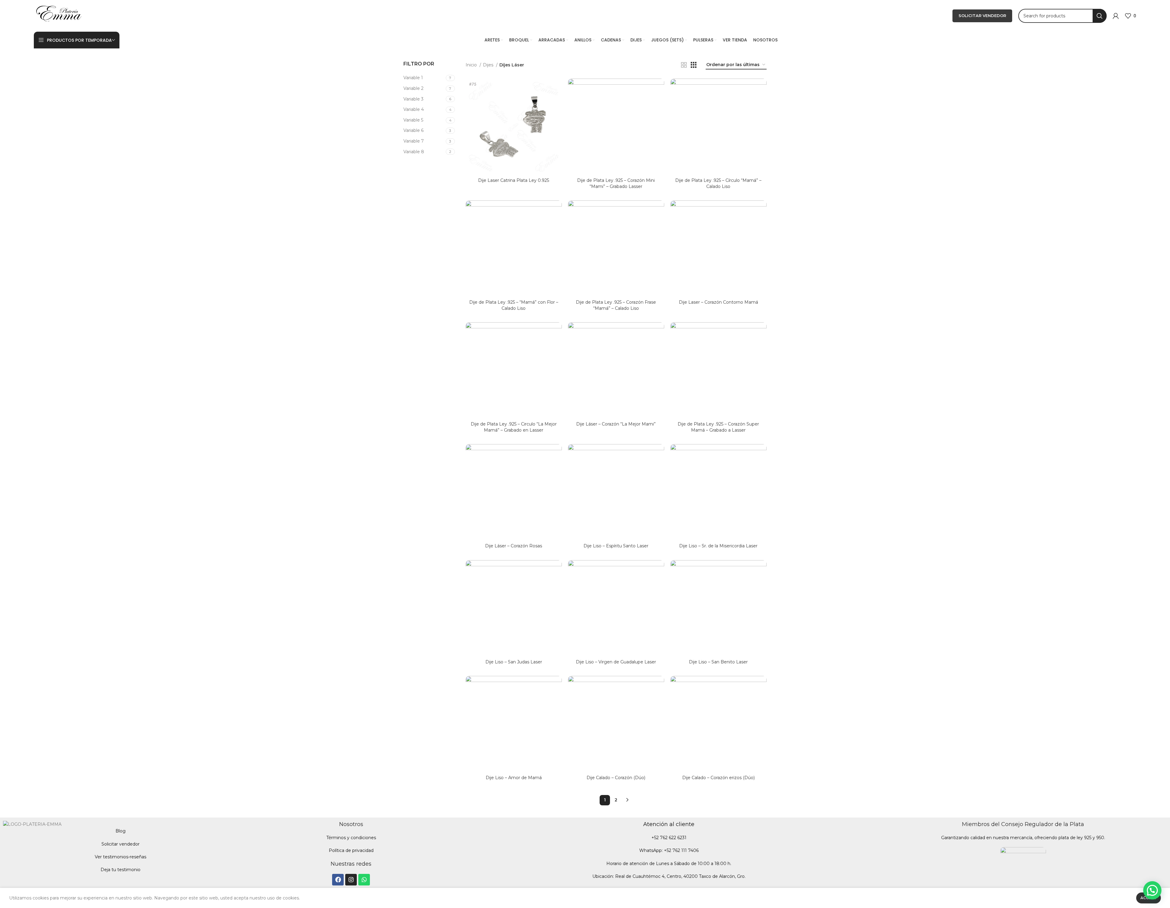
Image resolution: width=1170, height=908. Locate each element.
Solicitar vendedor (120, 844)
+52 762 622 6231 (668, 837)
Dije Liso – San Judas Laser (513, 662)
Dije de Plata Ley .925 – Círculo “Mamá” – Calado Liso (718, 183)
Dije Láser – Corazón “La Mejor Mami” (616, 424)
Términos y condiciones (351, 837)
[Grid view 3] (694, 65)
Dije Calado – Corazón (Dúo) (616, 777)
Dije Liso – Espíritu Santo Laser (615, 546)
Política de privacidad (351, 850)
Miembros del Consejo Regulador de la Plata (1023, 824)
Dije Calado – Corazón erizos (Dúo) (718, 777)
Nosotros (351, 824)
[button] (1152, 890)
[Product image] (514, 127)
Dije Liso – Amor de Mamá (514, 777)
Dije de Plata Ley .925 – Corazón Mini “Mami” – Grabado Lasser (616, 183)
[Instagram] (351, 879)
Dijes (489, 65)
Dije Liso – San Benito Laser (718, 662)
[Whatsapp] (364, 879)
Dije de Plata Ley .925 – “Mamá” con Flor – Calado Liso (513, 305)
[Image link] (1023, 869)
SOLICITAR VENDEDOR (982, 15)
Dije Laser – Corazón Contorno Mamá (718, 302)
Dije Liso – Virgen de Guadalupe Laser (616, 662)
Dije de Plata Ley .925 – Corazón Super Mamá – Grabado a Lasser (718, 427)
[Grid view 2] (684, 65)
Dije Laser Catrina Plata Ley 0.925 (513, 180)
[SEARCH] (1100, 16)
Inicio (472, 65)
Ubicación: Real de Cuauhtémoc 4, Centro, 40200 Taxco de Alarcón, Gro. (669, 876)
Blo (118, 831)
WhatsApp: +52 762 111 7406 (669, 850)
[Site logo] (59, 15)
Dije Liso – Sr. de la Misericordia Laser (718, 546)
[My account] (1116, 16)
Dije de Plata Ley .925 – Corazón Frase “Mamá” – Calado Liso (616, 305)
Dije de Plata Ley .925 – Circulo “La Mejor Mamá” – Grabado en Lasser (514, 427)
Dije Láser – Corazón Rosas (513, 546)
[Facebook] (338, 879)
